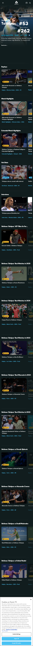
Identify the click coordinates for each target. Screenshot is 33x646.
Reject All (16, 638)
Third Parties (5, 631)
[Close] (31, 599)
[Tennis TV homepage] (16, 4)
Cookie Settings (16, 634)
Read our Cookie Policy (11, 629)
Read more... (4, 45)
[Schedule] (26, 3)
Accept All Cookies (16, 643)
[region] (16, 621)
